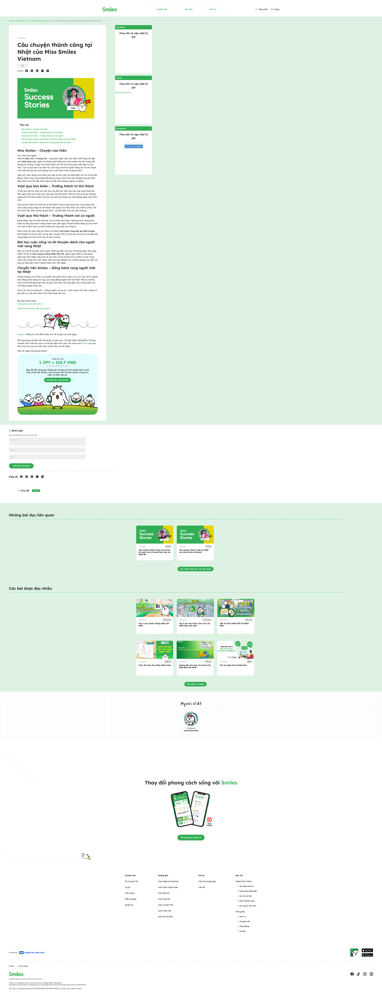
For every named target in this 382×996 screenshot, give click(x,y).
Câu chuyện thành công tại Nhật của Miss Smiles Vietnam (194, 551)
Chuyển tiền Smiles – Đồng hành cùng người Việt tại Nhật (46, 142)
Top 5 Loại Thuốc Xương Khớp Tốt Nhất (154, 624)
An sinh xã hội (245, 896)
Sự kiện (242, 931)
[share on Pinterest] (32, 70)
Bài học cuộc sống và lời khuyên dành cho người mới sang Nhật (48, 139)
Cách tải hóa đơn (165, 916)
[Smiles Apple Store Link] (367, 950)
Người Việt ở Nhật (17, 21)
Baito (249, 661)
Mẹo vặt (249, 620)
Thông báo (240, 912)
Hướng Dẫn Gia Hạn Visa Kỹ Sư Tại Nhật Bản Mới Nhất (195, 666)
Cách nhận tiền (164, 911)
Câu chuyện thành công (38, 21)
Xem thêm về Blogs (195, 684)
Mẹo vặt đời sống (246, 901)
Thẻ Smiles (129, 893)
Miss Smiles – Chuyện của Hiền (34, 129)
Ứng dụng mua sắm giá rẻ (30, 304)
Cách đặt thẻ (163, 893)
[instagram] (364, 974)
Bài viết (188, 9)
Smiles (22, 65)
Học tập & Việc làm (247, 906)
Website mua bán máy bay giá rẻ (33, 308)
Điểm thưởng (130, 899)
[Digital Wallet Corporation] (31, 952)
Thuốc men (207, 620)
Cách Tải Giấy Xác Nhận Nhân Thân (155, 665)
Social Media (23, 966)
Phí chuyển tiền (131, 881)
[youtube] (371, 974)
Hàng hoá (167, 620)
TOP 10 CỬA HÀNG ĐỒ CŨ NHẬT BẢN (234, 624)
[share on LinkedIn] (37, 70)
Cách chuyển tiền (165, 905)
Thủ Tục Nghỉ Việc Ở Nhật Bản (233, 665)
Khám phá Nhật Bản (248, 891)
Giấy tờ (167, 661)
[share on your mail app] (47, 70)
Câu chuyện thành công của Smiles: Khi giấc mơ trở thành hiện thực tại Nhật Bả (155, 552)
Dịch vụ (242, 916)
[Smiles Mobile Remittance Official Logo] (109, 9)
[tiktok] (358, 974)
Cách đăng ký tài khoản (168, 881)
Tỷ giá (127, 887)
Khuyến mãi (244, 921)
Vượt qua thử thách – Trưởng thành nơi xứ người (42, 136)
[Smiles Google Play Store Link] (367, 955)
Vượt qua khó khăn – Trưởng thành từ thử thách (41, 132)
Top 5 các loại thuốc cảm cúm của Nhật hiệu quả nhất (194, 624)
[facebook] (352, 974)
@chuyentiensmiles (123, 92)
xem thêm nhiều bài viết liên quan (195, 569)
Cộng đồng (244, 926)
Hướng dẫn (163, 875)
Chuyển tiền (162, 9)
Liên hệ (202, 887)
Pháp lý (11, 966)
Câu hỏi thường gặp (207, 881)
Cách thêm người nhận (168, 887)
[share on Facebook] (26, 70)
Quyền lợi (129, 905)
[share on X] (42, 70)
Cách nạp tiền (164, 899)
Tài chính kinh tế (246, 886)
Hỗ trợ (213, 9)
